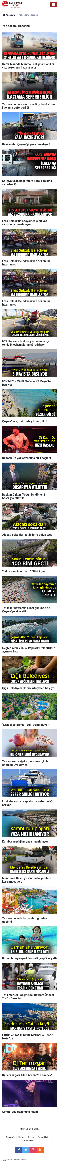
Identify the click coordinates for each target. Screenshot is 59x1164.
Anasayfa (10, 1137)
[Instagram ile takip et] (33, 1150)
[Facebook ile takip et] (18, 1150)
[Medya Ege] (12, 4)
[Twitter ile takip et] (26, 1150)
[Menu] (53, 4)
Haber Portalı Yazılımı (16, 1160)
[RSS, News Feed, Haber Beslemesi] (40, 1150)
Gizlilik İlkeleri (44, 1137)
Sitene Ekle (29, 1140)
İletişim (31, 1137)
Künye (21, 1137)
